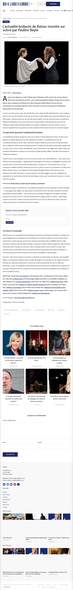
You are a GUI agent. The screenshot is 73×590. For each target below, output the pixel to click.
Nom (4, 442)
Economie (49, 10)
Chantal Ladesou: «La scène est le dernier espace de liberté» (13, 360)
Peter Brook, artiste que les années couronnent (28, 183)
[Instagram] (18, 484)
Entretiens (28, 10)
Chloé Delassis (12, 37)
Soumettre (10, 454)
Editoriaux (19, 10)
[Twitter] (7, 484)
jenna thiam (51, 310)
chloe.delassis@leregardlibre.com (24, 298)
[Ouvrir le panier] (69, 11)
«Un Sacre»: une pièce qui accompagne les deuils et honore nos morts (36, 398)
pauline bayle (61, 310)
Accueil (12, 10)
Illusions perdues (39, 310)
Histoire (56, 10)
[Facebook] (4, 484)
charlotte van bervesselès (11, 310)
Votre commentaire (9, 420)
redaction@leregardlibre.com (17, 478)
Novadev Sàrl (7, 587)
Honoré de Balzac (26, 310)
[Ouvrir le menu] (4, 11)
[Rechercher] (65, 10)
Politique (36, 10)
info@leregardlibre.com (18, 480)
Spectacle (6, 313)
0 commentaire (37, 37)
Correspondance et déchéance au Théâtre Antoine (59, 360)
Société (42, 10)
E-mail (39, 442)
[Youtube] (11, 484)
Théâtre (9, 18)
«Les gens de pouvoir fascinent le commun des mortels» (13, 398)
